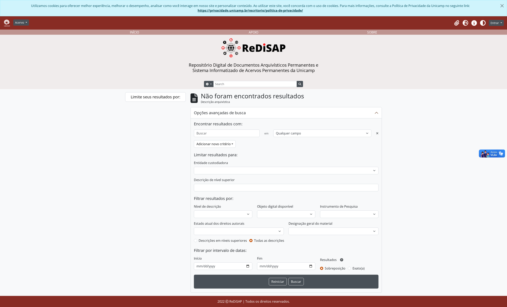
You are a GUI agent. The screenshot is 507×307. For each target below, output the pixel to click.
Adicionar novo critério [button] (213, 144)
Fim (259, 258)
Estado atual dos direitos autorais (219, 223)
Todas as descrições (269, 240)
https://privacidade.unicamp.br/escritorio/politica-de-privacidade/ (250, 10)
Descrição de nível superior (214, 180)
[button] (456, 23)
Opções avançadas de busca (220, 112)
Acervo (20, 22)
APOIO (253, 32)
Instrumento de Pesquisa (339, 206)
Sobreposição (335, 268)
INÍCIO (134, 32)
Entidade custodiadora (211, 163)
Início (198, 258)
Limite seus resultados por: (155, 97)
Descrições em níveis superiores (223, 240)
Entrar (495, 23)
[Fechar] (502, 5)
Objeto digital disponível (275, 206)
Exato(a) (359, 268)
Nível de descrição (207, 206)
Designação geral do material (310, 223)
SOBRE (372, 32)
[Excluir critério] (377, 133)
